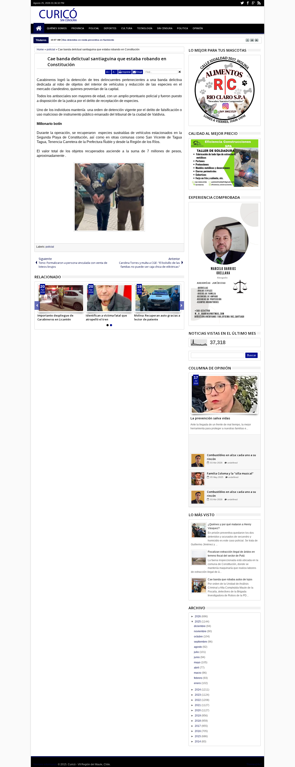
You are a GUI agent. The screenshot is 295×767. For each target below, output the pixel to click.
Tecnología (144, 28)
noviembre (200, 631)
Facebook (248, 3)
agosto (198, 646)
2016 (198, 731)
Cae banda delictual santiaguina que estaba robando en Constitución (107, 61)
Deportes (110, 28)
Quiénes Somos (57, 28)
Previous (181, 305)
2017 (198, 725)
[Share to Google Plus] (50, 309)
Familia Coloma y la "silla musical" (230, 475)
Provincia (77, 28)
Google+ (253, 3)
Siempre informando (45, 764)
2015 (198, 736)
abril (197, 667)
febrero (198, 677)
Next (37, 305)
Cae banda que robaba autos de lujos (230, 579)
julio (197, 652)
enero (197, 683)
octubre (198, 636)
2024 (198, 689)
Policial (94, 28)
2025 (198, 621)
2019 (198, 715)
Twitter (242, 3)
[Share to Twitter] (45, 309)
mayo (197, 662)
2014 (198, 741)
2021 (198, 705)
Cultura (126, 28)
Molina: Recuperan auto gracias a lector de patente (157, 317)
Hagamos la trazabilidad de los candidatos (228, 440)
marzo (198, 672)
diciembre (200, 626)
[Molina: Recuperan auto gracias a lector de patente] (157, 298)
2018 (198, 720)
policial (50, 246)
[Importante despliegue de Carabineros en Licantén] (61, 298)
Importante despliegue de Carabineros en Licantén (55, 317)
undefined (232, 446)
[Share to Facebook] (41, 309)
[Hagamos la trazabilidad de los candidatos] (197, 443)
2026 (198, 616)
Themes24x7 (254, 764)
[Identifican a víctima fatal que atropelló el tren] (109, 298)
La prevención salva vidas (210, 418)
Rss (259, 3)
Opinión (198, 28)
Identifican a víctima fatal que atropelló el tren (106, 317)
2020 (198, 710)
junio (197, 657)
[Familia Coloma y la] (197, 480)
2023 (198, 694)
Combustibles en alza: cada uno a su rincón (231, 458)
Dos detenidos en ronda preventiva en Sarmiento (88, 40)
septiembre (201, 641)
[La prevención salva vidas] (224, 394)
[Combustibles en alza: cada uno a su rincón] (197, 461)
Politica (182, 28)
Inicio (38, 28)
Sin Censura (164, 28)
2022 (198, 700)
